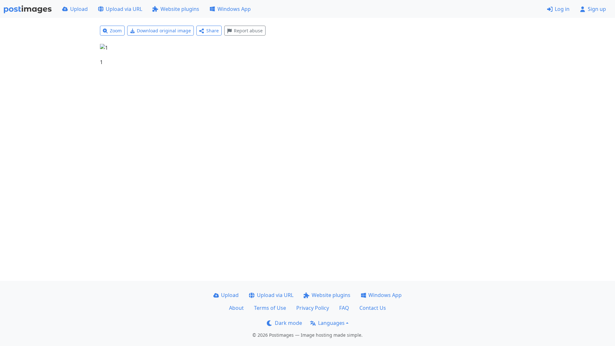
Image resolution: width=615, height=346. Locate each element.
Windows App (234, 8)
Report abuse (248, 31)
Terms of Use (270, 307)
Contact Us (372, 307)
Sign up (597, 8)
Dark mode (288, 322)
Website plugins (179, 8)
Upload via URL (124, 8)
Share (212, 31)
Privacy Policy (312, 307)
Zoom (116, 31)
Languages (331, 322)
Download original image (164, 31)
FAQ (344, 307)
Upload (79, 8)
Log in (562, 8)
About (236, 307)
